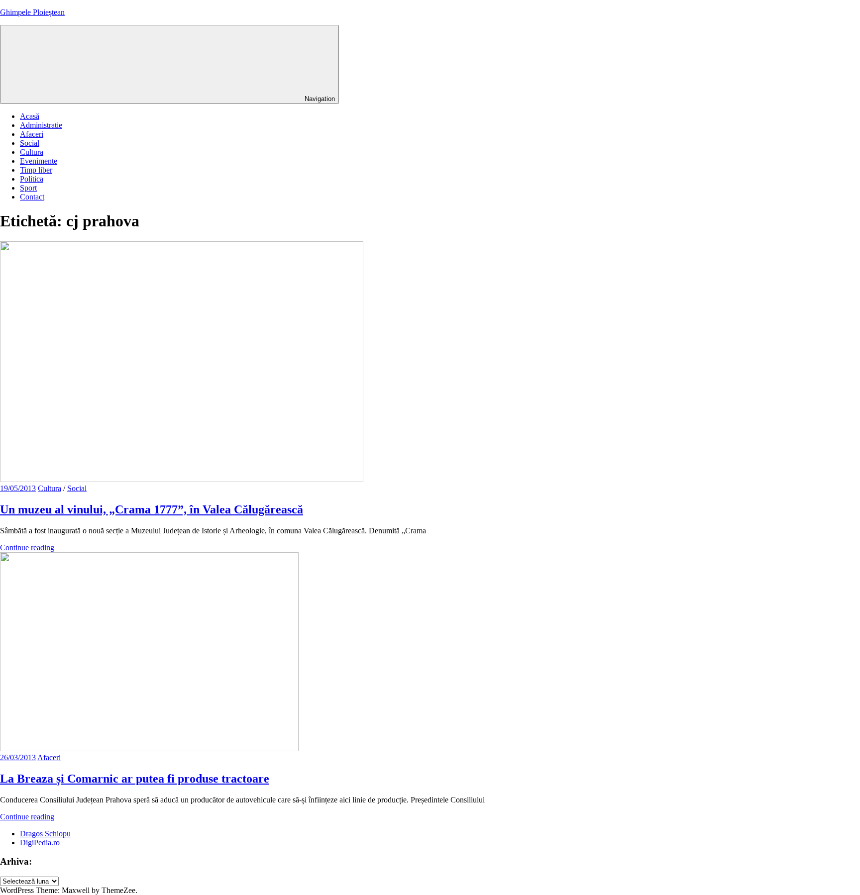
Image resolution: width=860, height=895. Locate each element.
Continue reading (27, 547)
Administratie (41, 125)
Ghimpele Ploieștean (32, 12)
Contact (32, 197)
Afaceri (31, 134)
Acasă (29, 116)
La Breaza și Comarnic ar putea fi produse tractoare (134, 778)
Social (29, 143)
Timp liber (36, 170)
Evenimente (38, 161)
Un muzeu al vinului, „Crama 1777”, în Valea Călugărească (151, 509)
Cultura (31, 152)
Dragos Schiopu (45, 833)
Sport (28, 188)
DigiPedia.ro (40, 842)
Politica (31, 179)
